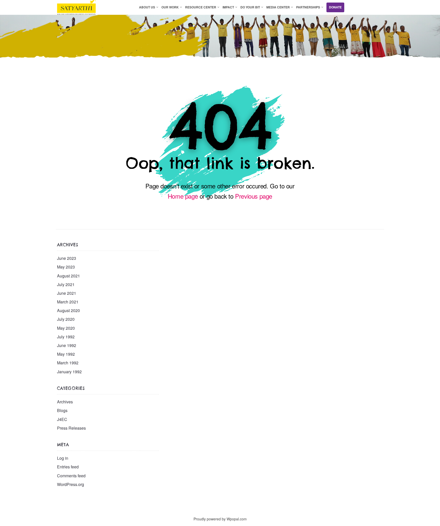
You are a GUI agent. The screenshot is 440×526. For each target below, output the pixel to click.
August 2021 (68, 276)
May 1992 (66, 354)
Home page (183, 195)
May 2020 (66, 328)
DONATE (335, 7)
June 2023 (66, 258)
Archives (65, 402)
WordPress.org (70, 484)
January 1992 (69, 372)
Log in (62, 458)
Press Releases (71, 428)
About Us (147, 7)
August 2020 (68, 310)
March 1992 (67, 363)
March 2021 (67, 302)
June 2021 (66, 293)
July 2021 (66, 284)
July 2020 (66, 319)
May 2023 (66, 267)
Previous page (253, 195)
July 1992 (66, 337)
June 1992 (66, 345)
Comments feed (71, 476)
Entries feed (68, 467)
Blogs (62, 410)
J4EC (62, 419)
